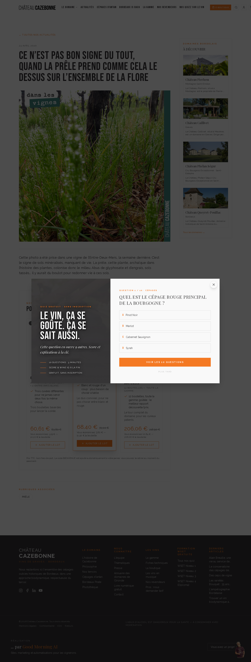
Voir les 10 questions (165, 362)
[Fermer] (213, 284)
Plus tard (165, 372)
